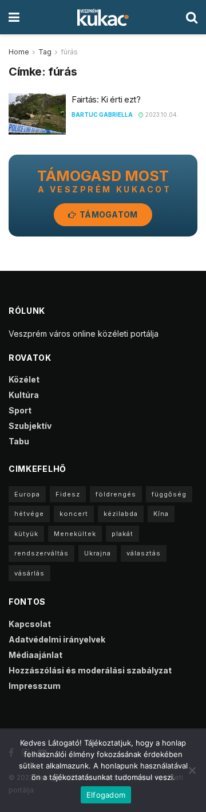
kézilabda (121, 514)
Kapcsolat (30, 624)
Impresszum (35, 686)
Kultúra (24, 395)
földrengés (116, 494)
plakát (122, 534)
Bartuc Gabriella (102, 114)
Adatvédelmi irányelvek (57, 639)
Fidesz (68, 494)
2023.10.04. (161, 114)
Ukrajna (97, 553)
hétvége (29, 514)
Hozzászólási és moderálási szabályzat (90, 670)
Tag (45, 52)
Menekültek (75, 534)
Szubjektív (30, 426)
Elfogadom (105, 794)
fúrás (69, 52)
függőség (169, 494)
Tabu (19, 441)
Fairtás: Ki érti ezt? (106, 99)
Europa (27, 494)
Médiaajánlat (35, 655)
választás (143, 553)
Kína (161, 514)
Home (19, 52)
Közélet (24, 379)
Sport (20, 410)
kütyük (26, 534)
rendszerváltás (41, 553)
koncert (74, 514)
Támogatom (108, 214)
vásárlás (29, 573)
